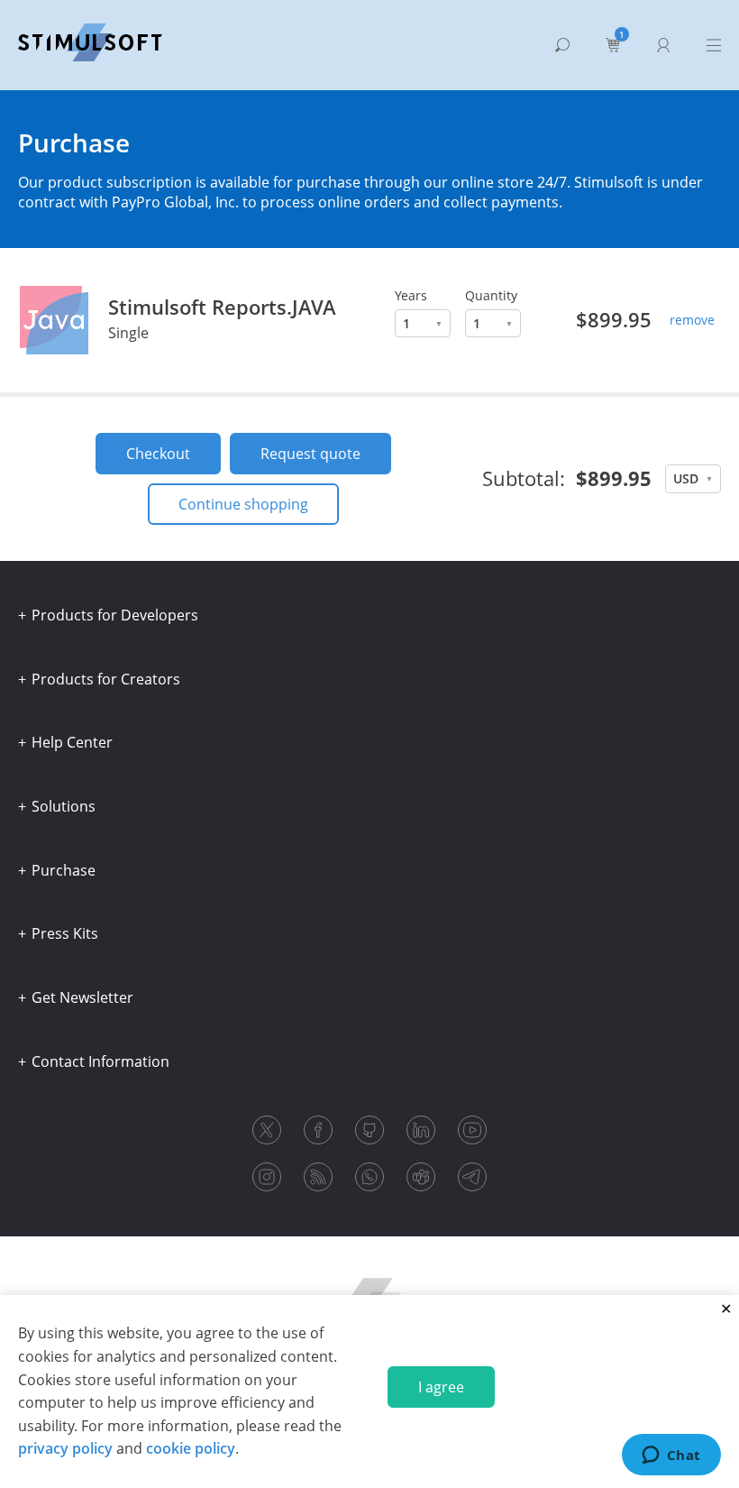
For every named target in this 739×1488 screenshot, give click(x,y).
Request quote (310, 454)
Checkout (158, 454)
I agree (441, 1387)
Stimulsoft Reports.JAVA (222, 306)
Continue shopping (243, 504)
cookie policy (190, 1448)
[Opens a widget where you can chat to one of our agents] (671, 1456)
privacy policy (65, 1448)
